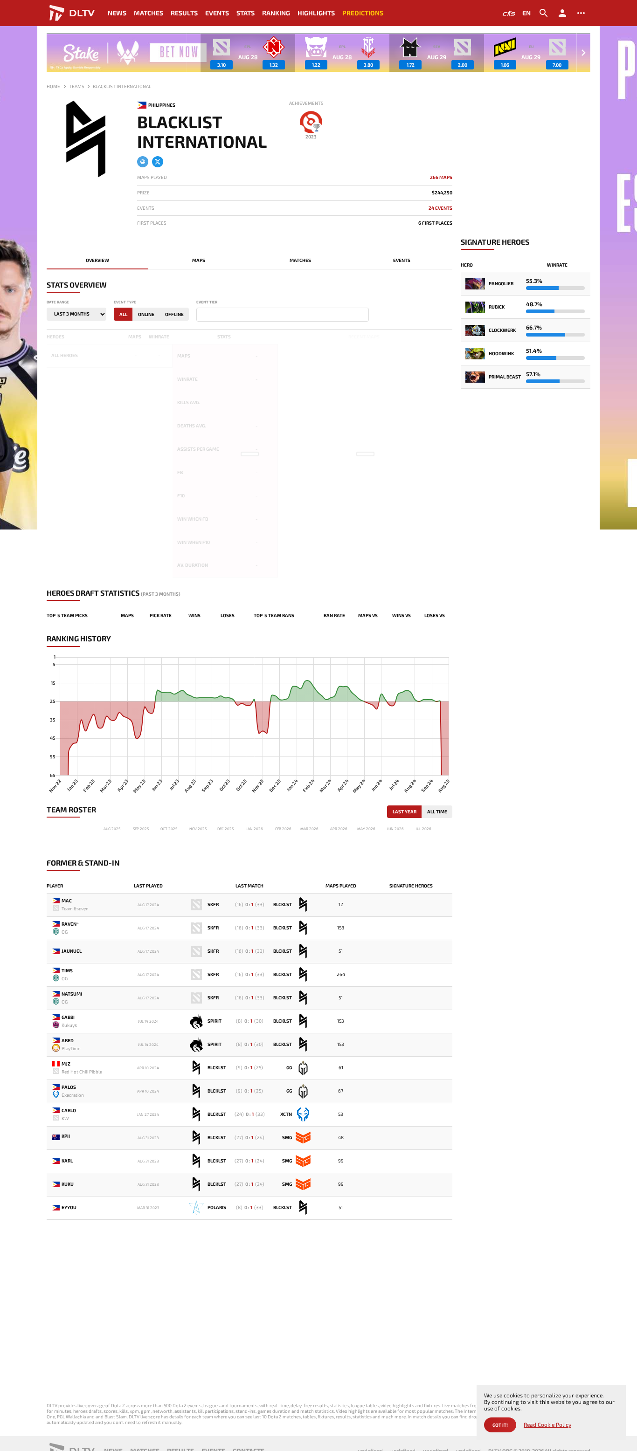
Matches (148, 13)
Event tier (206, 302)
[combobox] (282, 315)
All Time (437, 811)
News (117, 13)
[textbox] (201, 315)
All (123, 314)
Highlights (316, 13)
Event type (125, 302)
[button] (583, 53)
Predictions (362, 13)
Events (217, 13)
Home (53, 86)
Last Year (404, 811)
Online (146, 314)
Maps (198, 260)
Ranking (276, 13)
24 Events (440, 208)
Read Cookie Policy (547, 1425)
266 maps (441, 177)
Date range (58, 302)
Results (184, 13)
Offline (174, 314)
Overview (97, 260)
